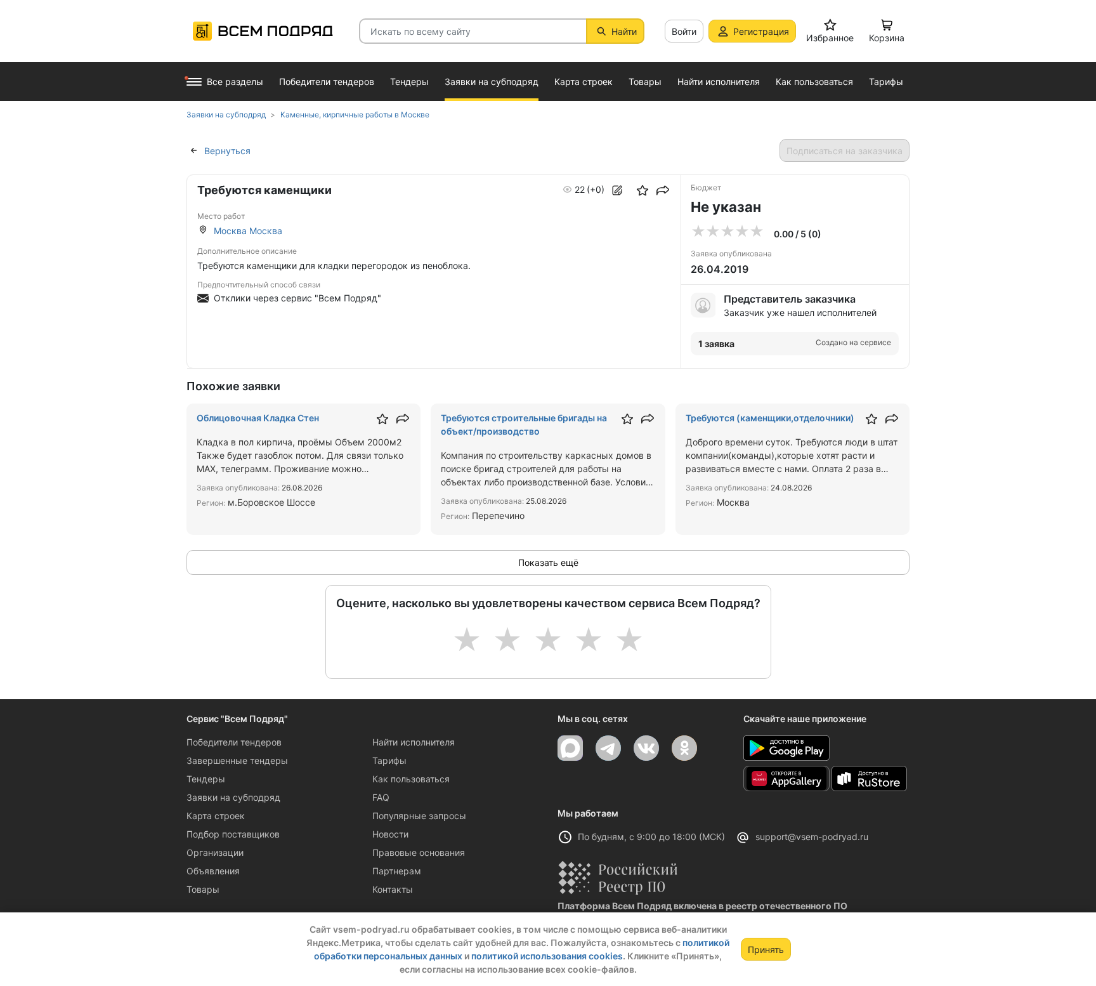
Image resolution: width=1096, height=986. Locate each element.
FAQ (380, 797)
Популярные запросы (419, 815)
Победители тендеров (234, 742)
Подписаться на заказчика (844, 150)
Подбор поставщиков (233, 834)
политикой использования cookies (547, 955)
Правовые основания (418, 852)
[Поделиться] (662, 190)
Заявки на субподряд (233, 797)
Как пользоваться (411, 778)
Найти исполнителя (413, 742)
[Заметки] (617, 190)
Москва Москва (248, 230)
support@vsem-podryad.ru (811, 836)
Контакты (392, 889)
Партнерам (396, 870)
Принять (766, 949)
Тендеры (205, 778)
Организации (215, 852)
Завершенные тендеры (237, 760)
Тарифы (389, 760)
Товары (202, 889)
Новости (390, 834)
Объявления (213, 870)
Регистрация (761, 31)
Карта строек (215, 815)
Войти (684, 31)
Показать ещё (548, 562)
